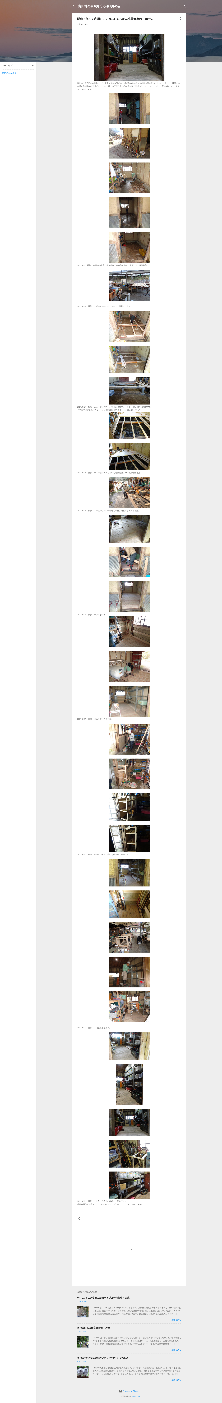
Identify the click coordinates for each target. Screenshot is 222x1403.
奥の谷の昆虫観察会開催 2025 (93, 1327)
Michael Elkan (136, 1396)
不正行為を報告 (9, 73)
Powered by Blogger (131, 1391)
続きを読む (176, 1319)
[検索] (184, 7)
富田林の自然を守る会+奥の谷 (99, 6)
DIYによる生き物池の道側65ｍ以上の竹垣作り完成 (103, 1297)
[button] (179, 19)
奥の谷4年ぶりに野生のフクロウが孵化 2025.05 (102, 1357)
